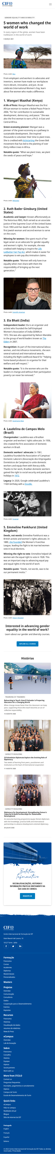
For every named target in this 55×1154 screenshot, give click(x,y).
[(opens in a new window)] (6, 946)
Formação (9, 957)
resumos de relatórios (12, 1028)
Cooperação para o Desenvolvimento (18, 1003)
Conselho (7, 1055)
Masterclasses (9, 974)
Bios (14, 74)
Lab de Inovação (10, 1043)
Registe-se (27, 896)
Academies (8, 967)
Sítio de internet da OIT (12, 1117)
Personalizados (9, 977)
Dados (6, 1000)
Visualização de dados (12, 1025)
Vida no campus (10, 1107)
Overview (7, 991)
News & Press (9, 1031)
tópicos (6, 1064)
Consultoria (8, 997)
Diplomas (7, 970)
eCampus (8, 1036)
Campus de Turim (10, 1092)
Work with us (9, 1071)
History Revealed (18, 618)
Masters (8, 981)
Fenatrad (15, 519)
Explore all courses (27, 644)
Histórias (7, 1022)
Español (6, 1137)
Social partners (9, 1067)
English (6, 1129)
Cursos (6, 964)
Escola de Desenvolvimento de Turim (17, 1095)
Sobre (7, 1048)
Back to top (51, 1152)
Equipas (7, 1061)
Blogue (6, 1114)
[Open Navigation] (50, 4)
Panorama (8, 961)
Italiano (6, 1141)
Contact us (8, 1079)
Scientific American (19, 312)
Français (7, 1133)
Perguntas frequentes (12, 1082)
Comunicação (9, 994)
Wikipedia (16, 200)
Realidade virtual (10, 1111)
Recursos (8, 1014)
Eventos (7, 1007)
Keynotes (7, 1010)
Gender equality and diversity (20, 17)
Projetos (8, 987)
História (6, 1058)
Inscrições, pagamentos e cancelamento (19, 1085)
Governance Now (18, 421)
